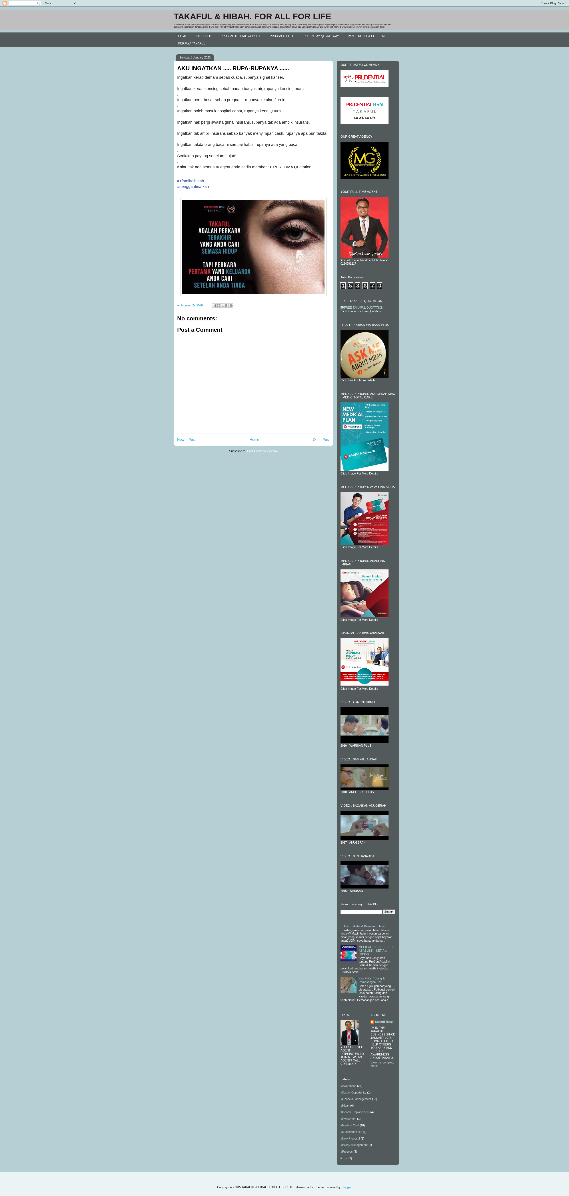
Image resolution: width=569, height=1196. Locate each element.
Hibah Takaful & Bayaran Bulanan (364, 926)
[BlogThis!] (218, 305)
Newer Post (186, 440)
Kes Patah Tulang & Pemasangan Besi (372, 980)
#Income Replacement (355, 1112)
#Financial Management (356, 1099)
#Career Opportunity (353, 1092)
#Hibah (345, 1105)
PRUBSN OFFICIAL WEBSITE (241, 36)
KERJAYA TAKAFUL (191, 43)
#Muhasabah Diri (351, 1132)
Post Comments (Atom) (262, 451)
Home (254, 440)
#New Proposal (350, 1138)
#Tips (344, 1158)
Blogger (346, 1187)
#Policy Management (354, 1145)
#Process (347, 1151)
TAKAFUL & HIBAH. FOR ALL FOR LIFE (252, 16)
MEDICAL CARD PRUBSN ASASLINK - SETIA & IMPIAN (376, 950)
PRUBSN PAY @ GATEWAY (320, 36)
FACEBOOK (204, 36)
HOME (182, 36)
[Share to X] (222, 305)
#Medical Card (350, 1125)
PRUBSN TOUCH (281, 36)
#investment (348, 1118)
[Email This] (214, 305)
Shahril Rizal (384, 1021)
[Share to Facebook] (227, 305)
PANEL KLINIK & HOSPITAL (366, 36)
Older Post (321, 440)
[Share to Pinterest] (231, 305)
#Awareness (348, 1085)
